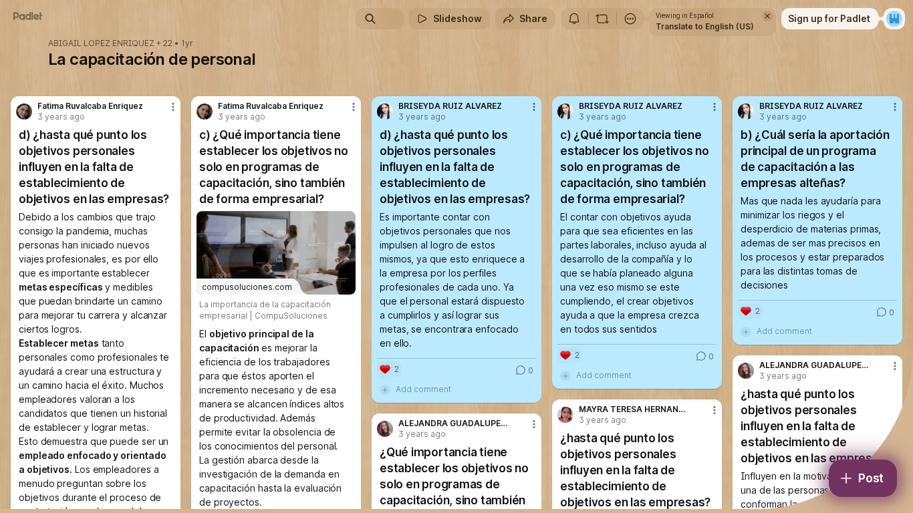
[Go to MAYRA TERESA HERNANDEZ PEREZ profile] (565, 415)
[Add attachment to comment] (385, 389)
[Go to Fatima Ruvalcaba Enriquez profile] (24, 112)
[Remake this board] (602, 18)
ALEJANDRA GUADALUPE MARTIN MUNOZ (814, 365)
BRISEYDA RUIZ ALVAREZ (450, 106)
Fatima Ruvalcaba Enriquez (90, 106)
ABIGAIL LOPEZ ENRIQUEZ (101, 43)
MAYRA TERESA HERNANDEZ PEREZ (633, 409)
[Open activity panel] (574, 18)
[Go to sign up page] (894, 18)
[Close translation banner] (767, 16)
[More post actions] (173, 107)
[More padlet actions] (630, 18)
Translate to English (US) (705, 26)
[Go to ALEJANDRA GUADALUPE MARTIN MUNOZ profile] (746, 371)
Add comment (423, 389)
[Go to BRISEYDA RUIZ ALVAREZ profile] (385, 112)
